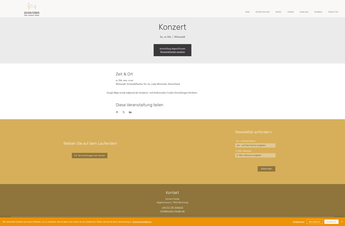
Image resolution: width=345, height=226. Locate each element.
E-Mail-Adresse (243, 151)
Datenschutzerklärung (142, 221)
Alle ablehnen (314, 221)
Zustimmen (331, 221)
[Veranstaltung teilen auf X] (123, 112)
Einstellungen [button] (298, 221)
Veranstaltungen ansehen (172, 51)
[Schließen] (341, 222)
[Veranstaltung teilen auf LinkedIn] (130, 112)
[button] (262, 12)
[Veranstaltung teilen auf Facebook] (117, 112)
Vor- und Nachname (245, 141)
